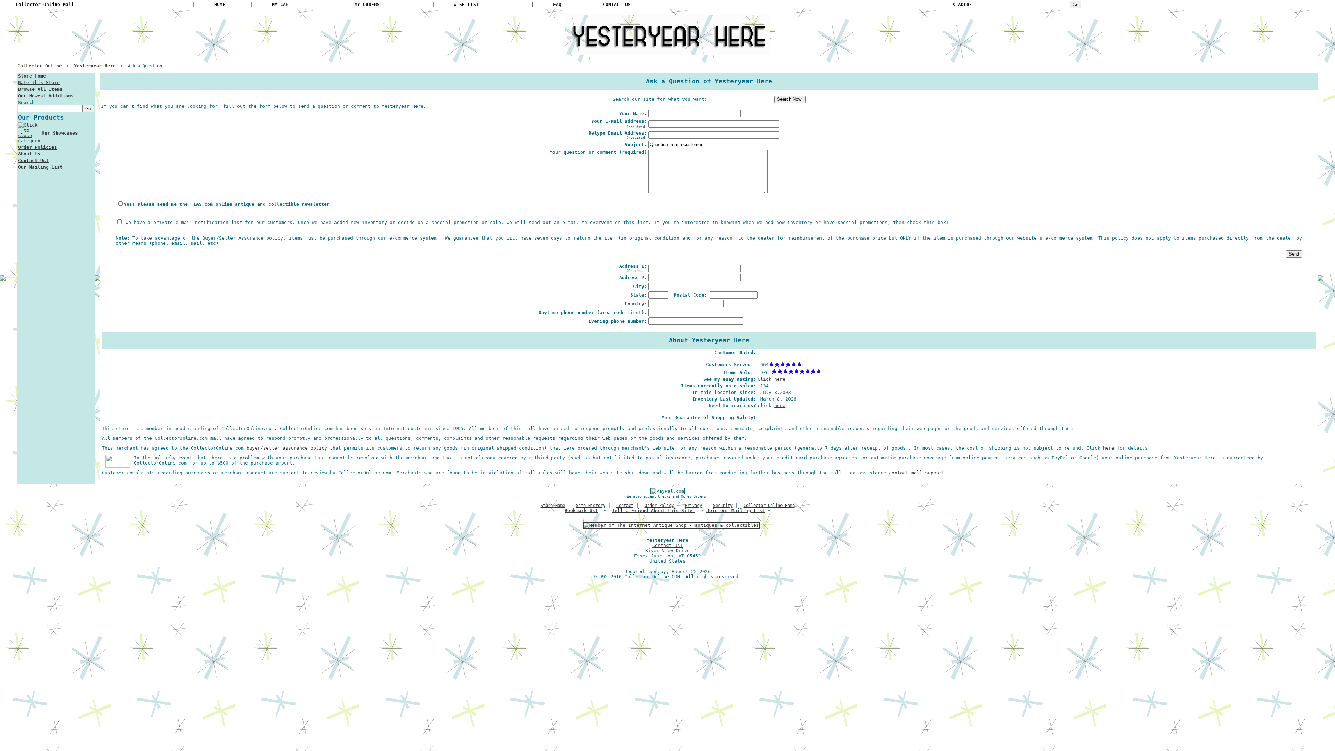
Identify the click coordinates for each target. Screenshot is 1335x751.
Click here (771, 379)
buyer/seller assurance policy (286, 448)
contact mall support (917, 472)
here (779, 405)
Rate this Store (39, 82)
